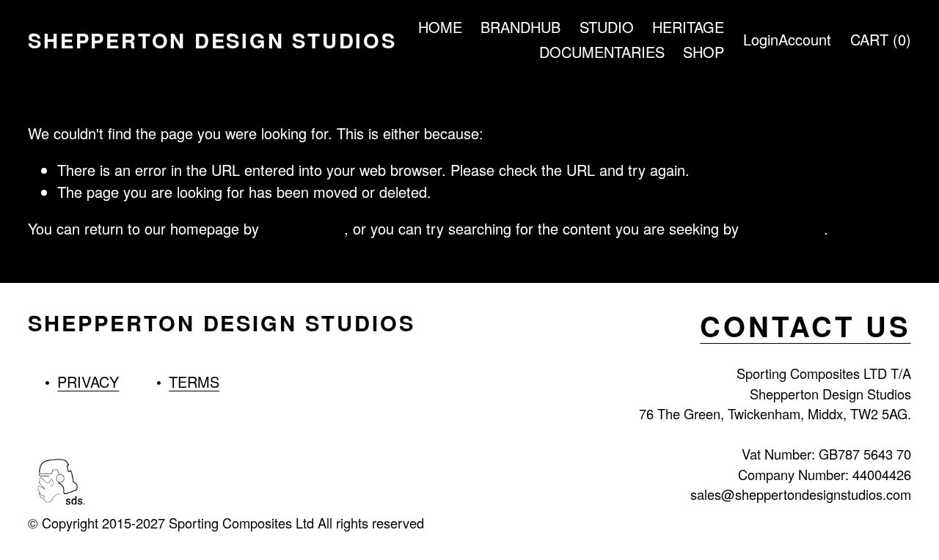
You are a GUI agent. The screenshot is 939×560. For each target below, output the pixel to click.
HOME (440, 26)
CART (880, 39)
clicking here (303, 228)
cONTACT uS (805, 326)
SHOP (703, 51)
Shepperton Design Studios (212, 40)
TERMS (194, 381)
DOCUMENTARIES (602, 51)
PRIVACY (88, 381)
